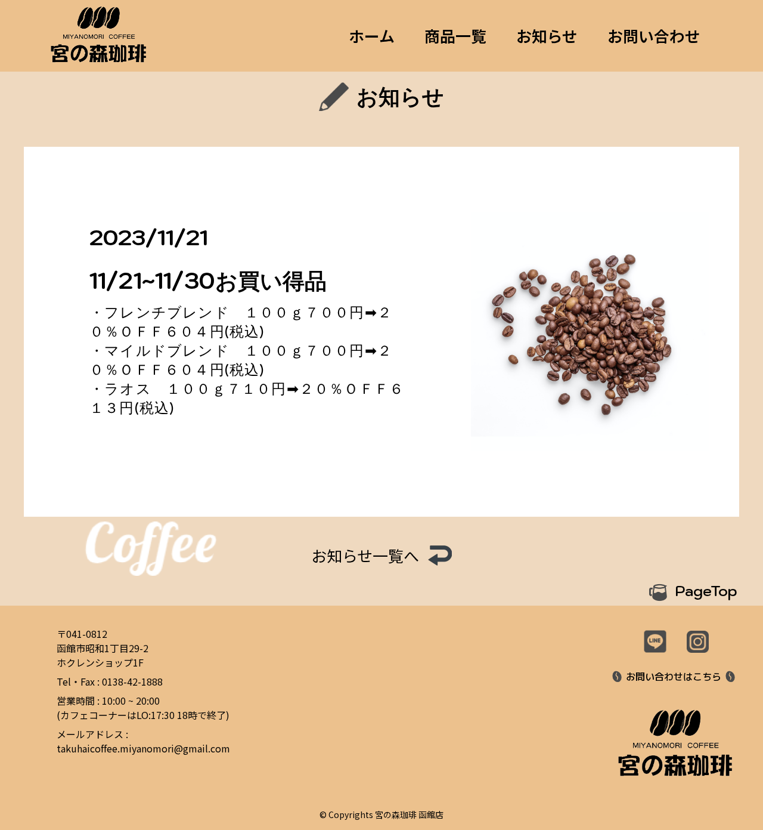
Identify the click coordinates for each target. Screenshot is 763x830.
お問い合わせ (653, 35)
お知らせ (547, 35)
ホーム (372, 35)
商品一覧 (455, 35)
